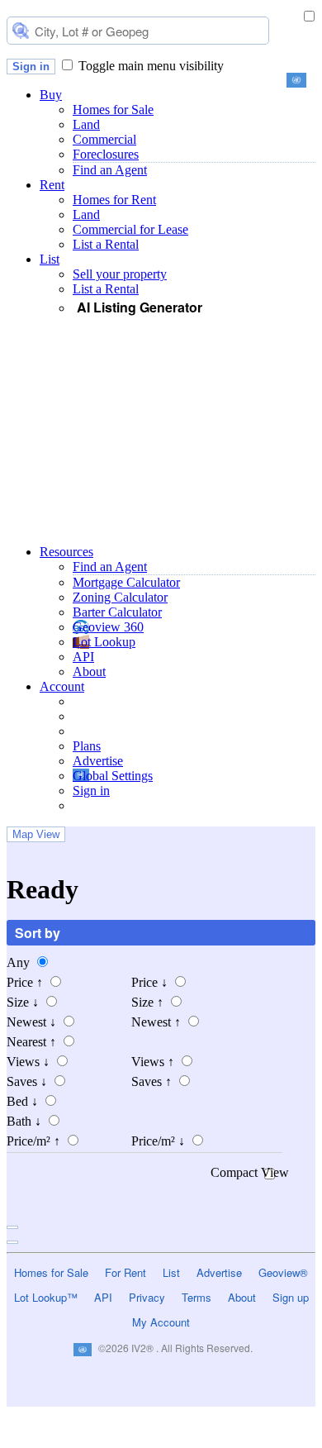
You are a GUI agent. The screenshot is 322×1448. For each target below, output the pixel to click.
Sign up (290, 1297)
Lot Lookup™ (46, 1297)
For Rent (125, 1272)
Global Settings (113, 776)
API (83, 657)
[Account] (291, 1439)
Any (20, 962)
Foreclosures (106, 154)
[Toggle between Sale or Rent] (309, 17)
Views (28, 1062)
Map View (35, 834)
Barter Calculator (117, 612)
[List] (161, 1439)
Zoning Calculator (120, 597)
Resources (66, 552)
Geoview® (283, 1272)
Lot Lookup (104, 642)
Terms (196, 1297)
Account (62, 686)
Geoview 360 (108, 627)
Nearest (31, 1042)
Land (86, 124)
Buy (51, 95)
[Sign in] (226, 1439)
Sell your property (120, 274)
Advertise (98, 761)
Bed (22, 1101)
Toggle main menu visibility (151, 66)
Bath (24, 1121)
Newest (31, 1022)
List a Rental (106, 244)
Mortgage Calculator (126, 582)
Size (23, 1002)
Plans (87, 746)
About (89, 671)
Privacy (147, 1297)
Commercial (104, 139)
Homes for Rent (114, 200)
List (49, 259)
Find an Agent (110, 170)
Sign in (31, 66)
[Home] (31, 1439)
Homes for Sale (113, 109)
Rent (52, 185)
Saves (27, 1081)
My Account (161, 1322)
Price (25, 982)
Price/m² (33, 1141)
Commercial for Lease (130, 229)
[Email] (96, 1439)
